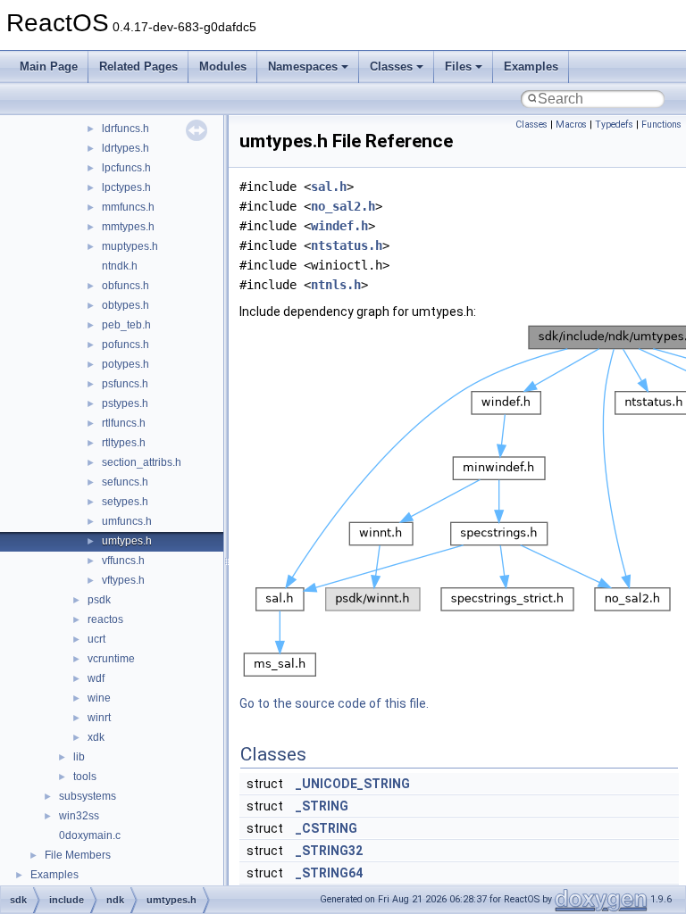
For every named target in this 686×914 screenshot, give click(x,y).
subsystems (87, 796)
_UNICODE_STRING (353, 784)
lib (79, 757)
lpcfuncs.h (126, 168)
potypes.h (125, 364)
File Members (78, 855)
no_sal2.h (343, 206)
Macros (571, 124)
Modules (223, 66)
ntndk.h (120, 266)
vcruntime (111, 658)
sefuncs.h (125, 482)
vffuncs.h (123, 560)
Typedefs (614, 124)
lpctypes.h (126, 187)
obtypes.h (125, 305)
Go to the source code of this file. (334, 703)
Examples (531, 66)
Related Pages (138, 66)
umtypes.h (127, 541)
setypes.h (125, 501)
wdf (96, 678)
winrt (99, 717)
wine (99, 698)
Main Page (49, 66)
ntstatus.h (346, 245)
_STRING (322, 806)
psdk (99, 600)
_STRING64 (329, 873)
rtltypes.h (124, 442)
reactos (105, 619)
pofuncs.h (125, 344)
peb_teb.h (126, 325)
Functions (661, 124)
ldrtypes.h (125, 148)
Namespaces (303, 66)
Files (458, 66)
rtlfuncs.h (124, 423)
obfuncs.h (125, 285)
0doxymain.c (90, 835)
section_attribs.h (141, 462)
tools (84, 776)
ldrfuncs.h (125, 128)
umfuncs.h (127, 521)
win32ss (79, 816)
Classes (391, 66)
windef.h (339, 226)
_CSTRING (326, 828)
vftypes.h (123, 580)
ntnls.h (336, 285)
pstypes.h (125, 403)
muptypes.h (130, 246)
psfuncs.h (125, 384)
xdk (96, 737)
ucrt (96, 639)
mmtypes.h (128, 226)
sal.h (329, 186)
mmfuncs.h (128, 207)
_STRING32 (329, 850)
